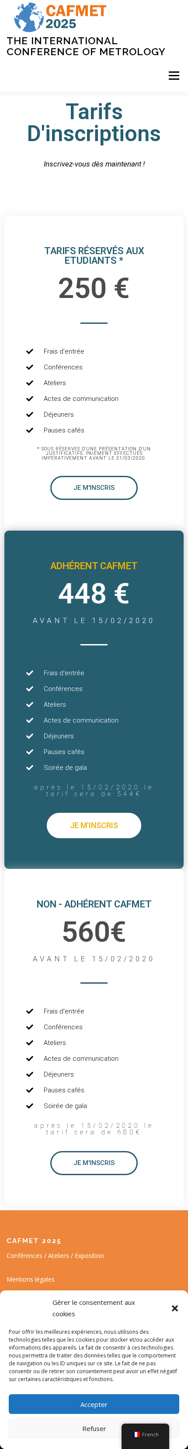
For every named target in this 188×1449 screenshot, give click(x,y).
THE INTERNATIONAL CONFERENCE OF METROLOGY (86, 45)
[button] (175, 1308)
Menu (173, 75)
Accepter (94, 1404)
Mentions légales (31, 1279)
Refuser (94, 1428)
